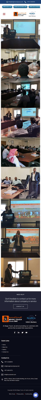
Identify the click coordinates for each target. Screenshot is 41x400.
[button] (4, 14)
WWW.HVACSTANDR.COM (20, 6)
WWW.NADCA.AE (7, 6)
